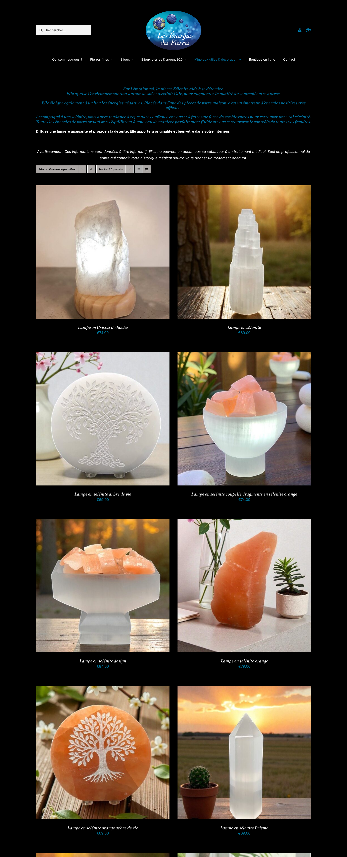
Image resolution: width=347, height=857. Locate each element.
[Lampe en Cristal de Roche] (102, 188)
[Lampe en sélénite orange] (244, 522)
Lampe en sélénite (244, 327)
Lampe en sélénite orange (244, 660)
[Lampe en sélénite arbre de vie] (102, 355)
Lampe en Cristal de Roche (103, 327)
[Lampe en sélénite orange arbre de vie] (102, 689)
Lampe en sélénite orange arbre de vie (102, 827)
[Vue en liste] (147, 169)
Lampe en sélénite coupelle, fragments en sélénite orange (244, 494)
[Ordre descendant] (91, 169)
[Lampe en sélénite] (244, 188)
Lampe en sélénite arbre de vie (103, 494)
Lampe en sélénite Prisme (244, 827)
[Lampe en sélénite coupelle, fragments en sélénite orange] (244, 355)
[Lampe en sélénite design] (102, 522)
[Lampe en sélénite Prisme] (244, 689)
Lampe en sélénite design (103, 660)
